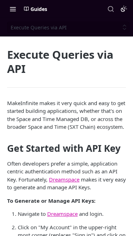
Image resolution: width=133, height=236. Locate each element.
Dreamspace (64, 179)
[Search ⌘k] (110, 9)
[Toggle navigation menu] (12, 9)
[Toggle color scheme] (123, 9)
